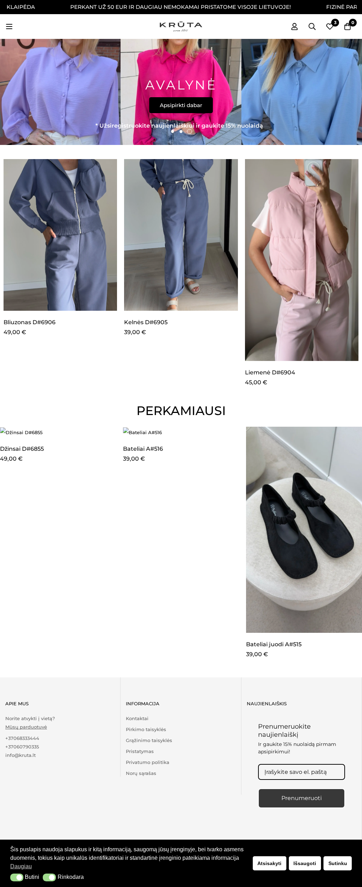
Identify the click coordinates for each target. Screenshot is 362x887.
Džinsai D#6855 (22, 448)
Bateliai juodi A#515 (274, 644)
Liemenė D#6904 (270, 372)
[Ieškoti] (312, 26)
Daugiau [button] (21, 866)
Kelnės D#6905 (146, 322)
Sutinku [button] (337, 863)
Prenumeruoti (301, 798)
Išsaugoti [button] (304, 863)
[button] (16, 877)
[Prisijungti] (294, 26)
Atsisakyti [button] (269, 863)
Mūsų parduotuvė (26, 727)
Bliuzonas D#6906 (30, 322)
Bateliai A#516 (143, 448)
